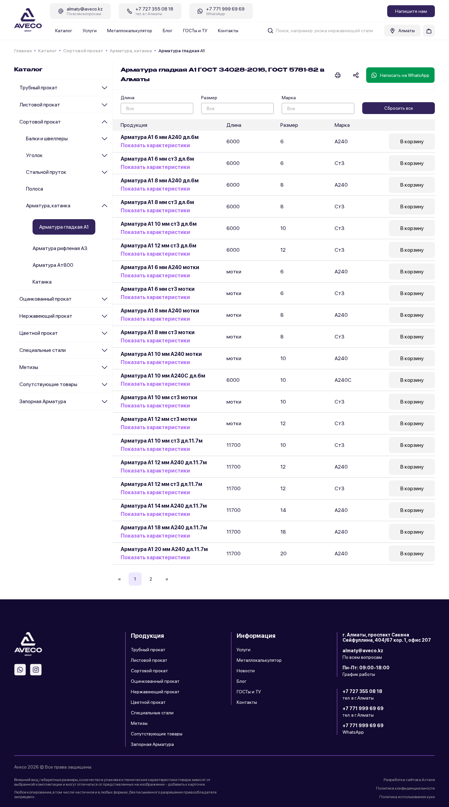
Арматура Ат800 (53, 265)
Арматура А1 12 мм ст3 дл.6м (158, 245)
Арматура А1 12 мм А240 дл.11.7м (164, 462)
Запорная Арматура (42, 401)
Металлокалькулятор (129, 30)
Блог (168, 30)
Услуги (90, 30)
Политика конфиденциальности (405, 788)
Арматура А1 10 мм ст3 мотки (159, 397)
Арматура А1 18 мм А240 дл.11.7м (164, 527)
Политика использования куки (407, 797)
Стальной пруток (46, 172)
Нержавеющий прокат (45, 316)
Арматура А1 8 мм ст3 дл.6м (157, 202)
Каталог (63, 30)
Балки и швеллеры (47, 138)
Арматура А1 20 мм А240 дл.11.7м (164, 549)
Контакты (228, 30)
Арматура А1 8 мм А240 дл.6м (160, 180)
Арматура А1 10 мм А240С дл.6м (163, 376)
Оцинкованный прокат (45, 299)
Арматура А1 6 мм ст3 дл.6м (157, 159)
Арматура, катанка (131, 50)
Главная (23, 50)
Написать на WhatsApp (404, 75)
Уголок (34, 155)
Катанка (42, 282)
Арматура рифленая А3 (60, 248)
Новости (246, 670)
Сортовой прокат (83, 50)
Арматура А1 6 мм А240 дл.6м (160, 137)
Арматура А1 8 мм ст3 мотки (158, 332)
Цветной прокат (38, 333)
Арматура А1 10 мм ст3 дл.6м (159, 224)
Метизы (28, 367)
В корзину (412, 141)
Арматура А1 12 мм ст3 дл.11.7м (161, 484)
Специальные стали (42, 350)
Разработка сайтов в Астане (409, 779)
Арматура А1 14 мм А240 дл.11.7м (164, 506)
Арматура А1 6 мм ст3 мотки (158, 289)
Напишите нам (411, 11)
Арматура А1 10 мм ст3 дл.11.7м (161, 441)
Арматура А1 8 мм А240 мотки (160, 311)
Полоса (34, 189)
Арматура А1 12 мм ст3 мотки (159, 419)
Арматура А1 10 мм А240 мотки (161, 354)
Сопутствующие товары (48, 384)
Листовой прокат (39, 105)
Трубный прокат (38, 87)
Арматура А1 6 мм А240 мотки (160, 267)
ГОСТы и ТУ (195, 30)
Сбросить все (398, 108)
